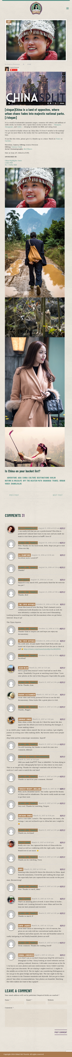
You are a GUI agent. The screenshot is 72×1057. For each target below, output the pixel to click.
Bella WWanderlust (28, 528)
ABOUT (30, 1043)
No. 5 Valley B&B (11, 165)
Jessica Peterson (13, 64)
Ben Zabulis (24, 579)
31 (23, 64)
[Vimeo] (40, 1048)
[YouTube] (31, 1048)
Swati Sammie (25, 898)
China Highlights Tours (13, 161)
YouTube (8, 141)
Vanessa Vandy (16, 147)
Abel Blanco (28, 149)
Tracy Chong (24, 842)
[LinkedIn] (45, 1048)
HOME (23, 1043)
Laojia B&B (9, 163)
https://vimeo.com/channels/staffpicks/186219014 (42, 649)
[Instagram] (27, 1048)
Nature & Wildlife (13, 481)
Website (51, 1000)
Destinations (43, 478)
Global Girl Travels (28, 542)
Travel (55, 481)
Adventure (12, 478)
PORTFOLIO (38, 1043)
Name (8, 1000)
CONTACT (47, 1043)
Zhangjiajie (9, 127)
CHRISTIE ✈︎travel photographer (34, 756)
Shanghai (57, 125)
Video (7, 483)
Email (29, 1000)
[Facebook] (36, 1048)
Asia (20, 478)
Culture (32, 478)
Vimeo (58, 139)
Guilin (19, 127)
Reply (62, 528)
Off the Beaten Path (32, 481)
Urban (62, 481)
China (25, 478)
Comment (9, 1008)
